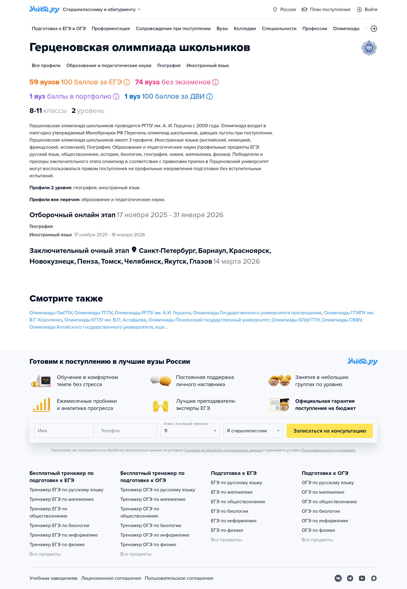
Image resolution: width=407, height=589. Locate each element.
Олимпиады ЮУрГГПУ (295, 320)
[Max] (374, 578)
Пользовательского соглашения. (328, 450)
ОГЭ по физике (318, 530)
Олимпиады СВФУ (341, 320)
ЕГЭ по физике (227, 530)
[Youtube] (362, 578)
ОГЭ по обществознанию (329, 502)
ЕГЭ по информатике (234, 521)
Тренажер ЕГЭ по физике (57, 545)
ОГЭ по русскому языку (328, 483)
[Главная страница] (44, 9)
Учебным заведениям (53, 578)
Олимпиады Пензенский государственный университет (208, 320)
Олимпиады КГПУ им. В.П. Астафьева (105, 320)
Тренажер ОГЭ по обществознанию (139, 512)
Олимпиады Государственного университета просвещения (257, 313)
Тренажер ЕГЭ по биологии (59, 526)
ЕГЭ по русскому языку (236, 483)
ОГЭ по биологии (321, 511)
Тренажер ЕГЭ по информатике (63, 535)
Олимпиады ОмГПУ (50, 313)
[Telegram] (350, 578)
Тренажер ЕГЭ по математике (61, 499)
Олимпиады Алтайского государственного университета (91, 327)
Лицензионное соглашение (111, 578)
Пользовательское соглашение (179, 578)
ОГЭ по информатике (325, 521)
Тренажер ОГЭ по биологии (150, 526)
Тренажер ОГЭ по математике (153, 499)
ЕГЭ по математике (232, 492)
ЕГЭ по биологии (229, 511)
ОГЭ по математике (323, 492)
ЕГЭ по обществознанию (238, 502)
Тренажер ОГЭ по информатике (154, 535)
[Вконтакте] (338, 578)
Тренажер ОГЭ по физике (148, 545)
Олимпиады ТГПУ (93, 313)
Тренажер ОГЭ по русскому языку (157, 490)
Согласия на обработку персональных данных (223, 450)
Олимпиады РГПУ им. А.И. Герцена (153, 313)
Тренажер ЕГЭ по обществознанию (48, 512)
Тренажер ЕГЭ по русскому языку (66, 490)
